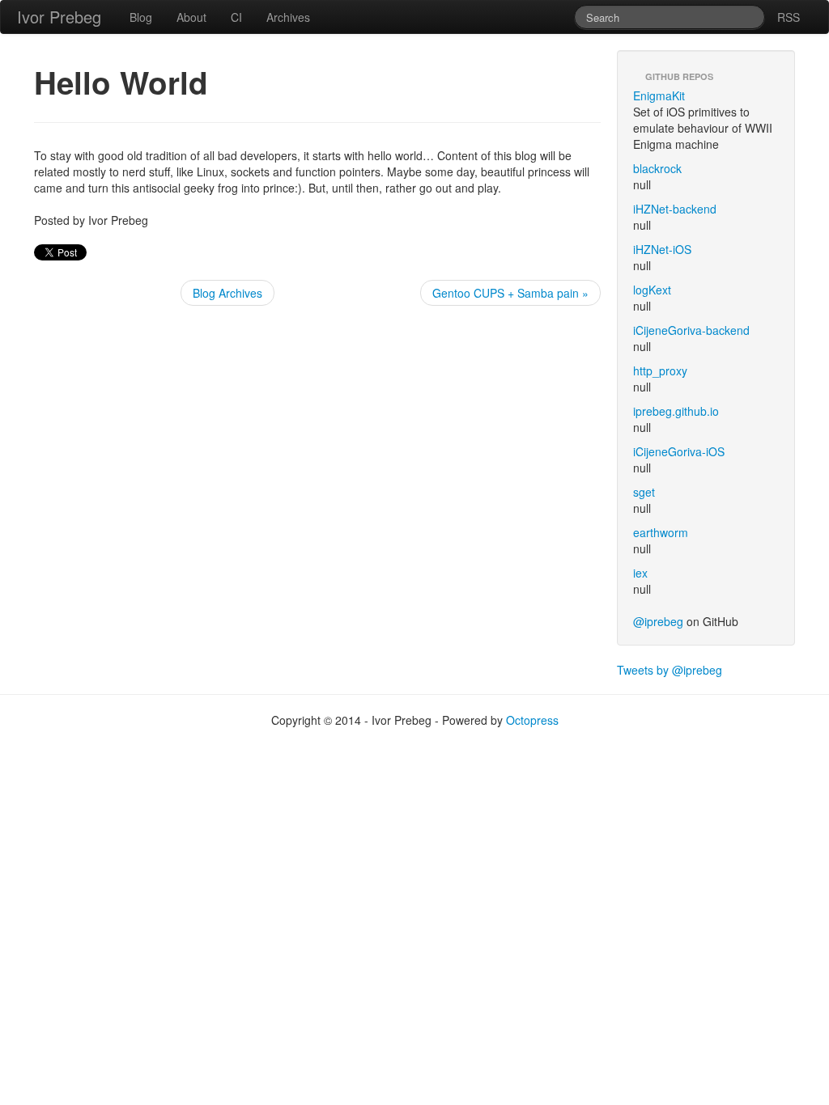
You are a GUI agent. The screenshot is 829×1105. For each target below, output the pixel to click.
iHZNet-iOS (662, 249)
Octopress (532, 720)
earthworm (660, 532)
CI (236, 17)
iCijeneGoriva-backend (691, 330)
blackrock (657, 168)
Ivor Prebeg (59, 16)
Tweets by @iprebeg (669, 670)
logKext (652, 290)
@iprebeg (658, 621)
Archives (288, 17)
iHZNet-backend (674, 209)
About (191, 17)
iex (640, 573)
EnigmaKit (659, 95)
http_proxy (660, 370)
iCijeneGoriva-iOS (679, 451)
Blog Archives (227, 293)
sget (644, 492)
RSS (788, 17)
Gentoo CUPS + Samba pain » (510, 293)
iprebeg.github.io (676, 411)
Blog (141, 17)
